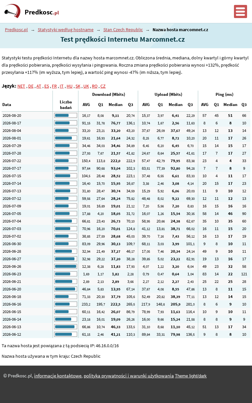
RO (94, 86)
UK (86, 86)
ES (46, 86)
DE (30, 86)
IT (62, 86)
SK (77, 86)
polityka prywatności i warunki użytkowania (129, 376)
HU (70, 86)
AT (38, 86)
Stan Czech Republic (123, 29)
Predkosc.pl (16, 29)
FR (54, 86)
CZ (103, 86)
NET (21, 86)
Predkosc (42, 12)
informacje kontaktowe (57, 376)
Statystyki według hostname (66, 29)
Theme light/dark (191, 375)
